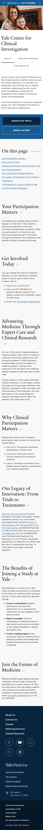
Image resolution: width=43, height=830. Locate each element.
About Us (10, 715)
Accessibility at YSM (13, 809)
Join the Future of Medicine (14, 188)
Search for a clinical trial (17, 285)
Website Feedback (13, 781)
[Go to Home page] (13, 3)
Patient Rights (11, 813)
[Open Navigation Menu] (4, 3)
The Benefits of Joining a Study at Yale (19, 184)
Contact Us (11, 720)
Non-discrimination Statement (17, 820)
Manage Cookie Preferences (17, 786)
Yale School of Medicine (15, 772)
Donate (9, 724)
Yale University (11, 777)
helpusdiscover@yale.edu (18, 108)
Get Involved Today (10, 162)
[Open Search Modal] (39, 3)
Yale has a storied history (13, 514)
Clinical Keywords (15, 734)
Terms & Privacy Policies (15, 805)
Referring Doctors (15, 729)
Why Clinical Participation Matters (17, 173)
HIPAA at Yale (10, 816)
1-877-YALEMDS (28, 3)
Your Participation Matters (14, 158)
